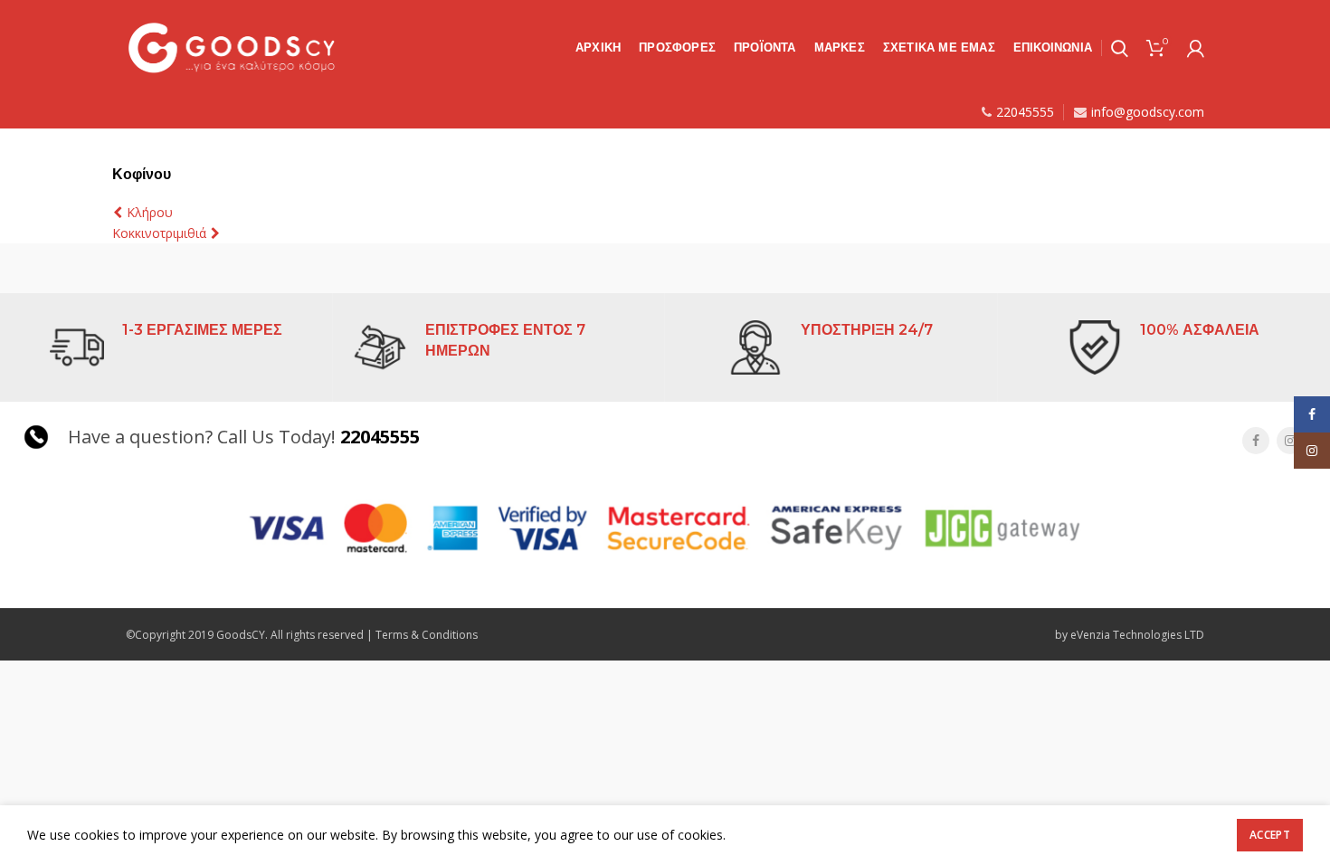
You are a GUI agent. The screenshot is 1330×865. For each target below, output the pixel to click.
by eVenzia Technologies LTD (1129, 634)
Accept (1269, 834)
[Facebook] (1255, 440)
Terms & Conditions (426, 634)
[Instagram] (1290, 440)
